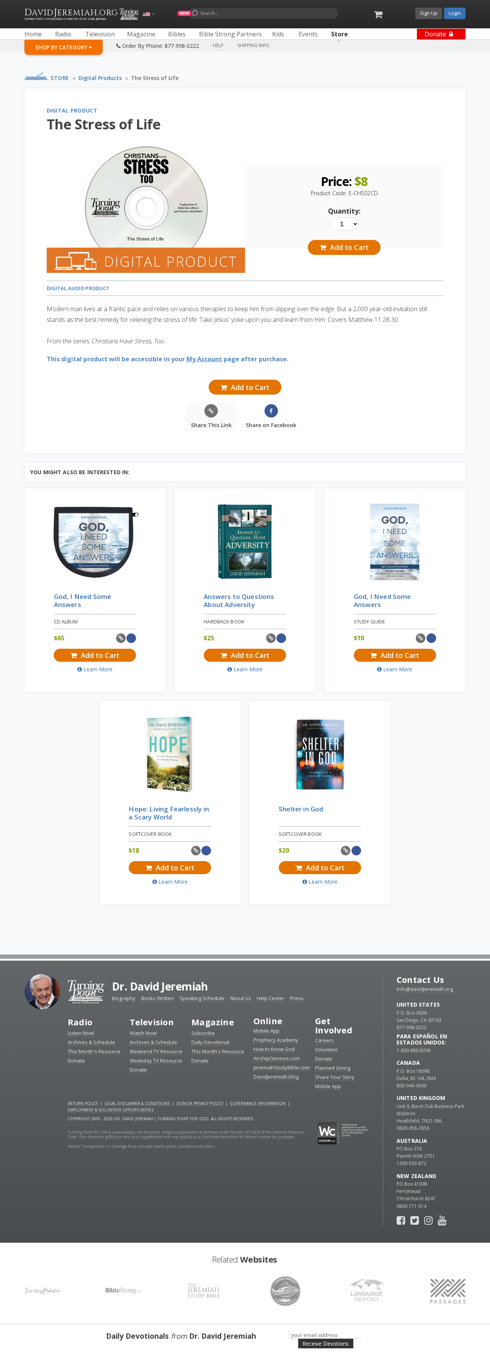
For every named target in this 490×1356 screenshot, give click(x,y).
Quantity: (344, 210)
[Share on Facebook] (131, 638)
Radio (80, 1022)
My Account (204, 359)
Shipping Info (253, 45)
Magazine (212, 1022)
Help (218, 45)
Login (455, 13)
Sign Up (429, 13)
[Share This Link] (121, 638)
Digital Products (100, 78)
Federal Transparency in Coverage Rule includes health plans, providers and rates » (142, 1146)
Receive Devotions (325, 1343)
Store (60, 78)
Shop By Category (62, 47)
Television (152, 1022)
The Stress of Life (154, 78)
